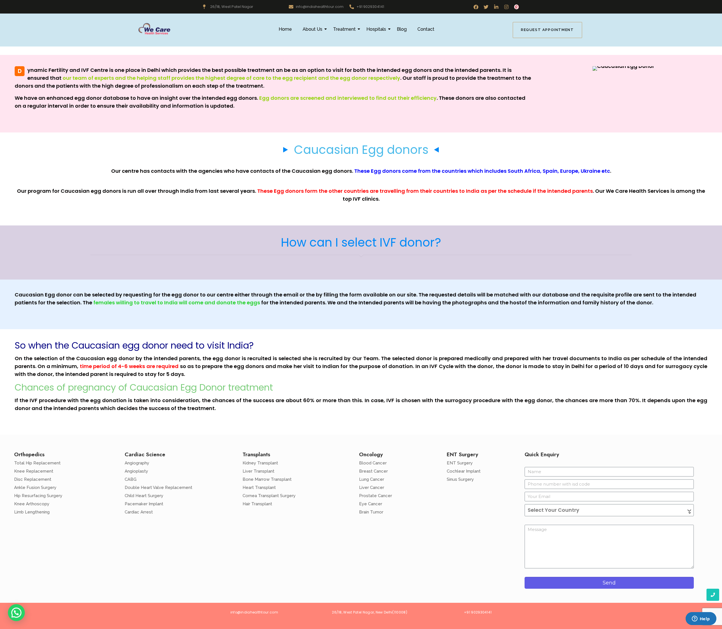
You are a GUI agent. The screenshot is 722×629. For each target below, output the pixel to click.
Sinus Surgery (460, 479)
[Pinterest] (516, 7)
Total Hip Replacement (37, 463)
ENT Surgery (460, 463)
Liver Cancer (371, 487)
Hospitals (376, 29)
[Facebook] (476, 7)
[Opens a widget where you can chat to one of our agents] (700, 619)
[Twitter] (486, 7)
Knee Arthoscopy (31, 503)
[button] (16, 612)
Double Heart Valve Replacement (158, 487)
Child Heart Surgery (144, 495)
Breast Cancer (373, 471)
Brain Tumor (371, 512)
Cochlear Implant (464, 471)
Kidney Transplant (260, 463)
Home (285, 29)
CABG (131, 479)
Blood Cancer (373, 463)
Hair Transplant (257, 503)
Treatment (344, 29)
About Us (312, 29)
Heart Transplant (259, 487)
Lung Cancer (371, 479)
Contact (425, 29)
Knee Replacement (33, 471)
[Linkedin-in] (496, 7)
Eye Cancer (370, 503)
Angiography (137, 463)
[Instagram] (506, 7)
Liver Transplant (258, 471)
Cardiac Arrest (139, 512)
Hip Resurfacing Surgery (38, 495)
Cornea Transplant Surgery (269, 495)
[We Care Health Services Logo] (154, 29)
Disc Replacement (32, 479)
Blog (402, 29)
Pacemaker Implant (144, 503)
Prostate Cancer (375, 495)
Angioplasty (136, 471)
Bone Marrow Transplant (267, 479)
